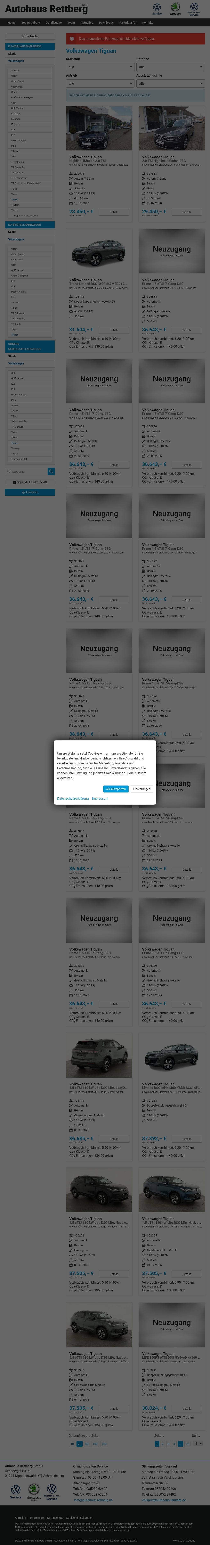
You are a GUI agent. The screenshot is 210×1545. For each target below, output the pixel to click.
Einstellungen (141, 789)
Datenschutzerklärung (73, 798)
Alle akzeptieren (116, 789)
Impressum (100, 798)
